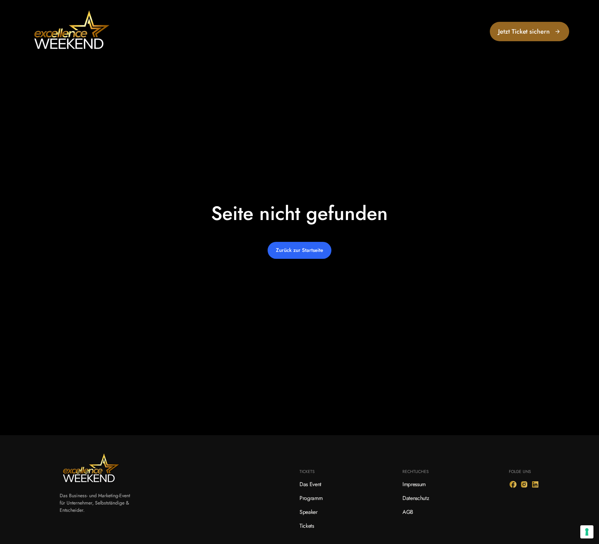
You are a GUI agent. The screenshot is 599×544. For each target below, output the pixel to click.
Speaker (309, 512)
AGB (407, 512)
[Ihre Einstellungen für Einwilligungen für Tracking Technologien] (586, 531)
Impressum (414, 484)
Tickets (307, 526)
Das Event (310, 484)
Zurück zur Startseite (299, 250)
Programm (311, 498)
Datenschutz (415, 498)
